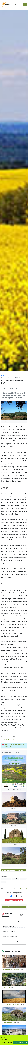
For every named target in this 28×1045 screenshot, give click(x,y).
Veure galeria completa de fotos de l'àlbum (13, 870)
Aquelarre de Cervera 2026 (8, 926)
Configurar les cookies (6, 1042)
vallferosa (23, 878)
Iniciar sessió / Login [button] (14, 906)
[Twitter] (17, 896)
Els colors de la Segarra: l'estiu (13, 1004)
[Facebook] (6, 896)
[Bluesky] (10, 896)
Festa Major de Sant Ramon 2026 (10, 941)
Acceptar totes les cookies (20, 1042)
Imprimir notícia (15, 388)
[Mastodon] (14, 896)
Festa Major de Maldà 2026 (8, 931)
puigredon (15, 878)
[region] (14, 1040)
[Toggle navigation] (25, 4)
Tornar (5, 388)
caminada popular (6, 878)
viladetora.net (23, 888)
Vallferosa (11, 739)
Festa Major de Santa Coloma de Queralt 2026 (13, 921)
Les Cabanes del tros (11, 1022)
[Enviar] (21, 896)
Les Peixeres (8, 987)
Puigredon (4, 739)
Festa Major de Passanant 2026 (9, 936)
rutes (3, 881)
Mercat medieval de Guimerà (13, 969)
